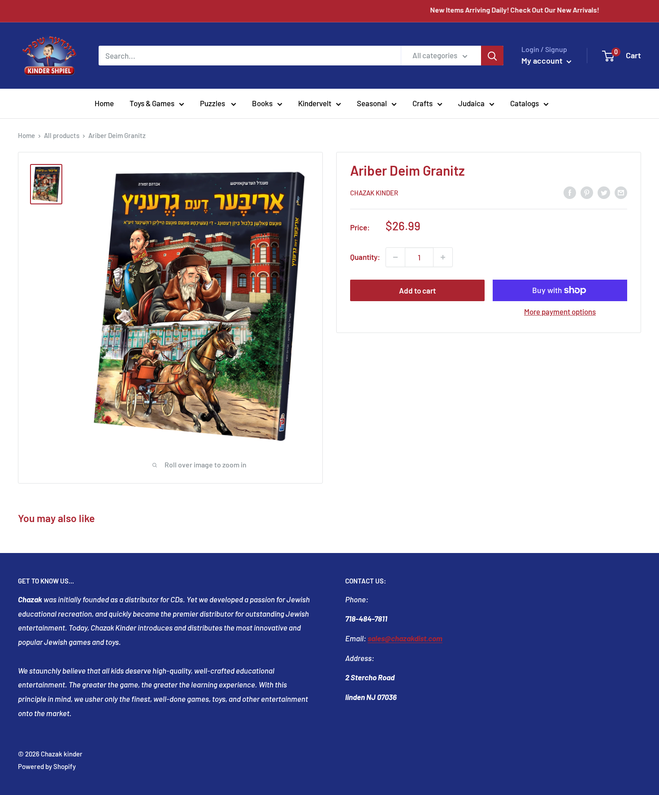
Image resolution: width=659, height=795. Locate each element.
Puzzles (213, 103)
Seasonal (372, 103)
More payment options (560, 311)
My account (542, 60)
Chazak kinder (374, 193)
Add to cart (417, 290)
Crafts (422, 103)
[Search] (492, 55)
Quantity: (365, 256)
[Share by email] (621, 192)
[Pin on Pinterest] (587, 192)
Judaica (471, 103)
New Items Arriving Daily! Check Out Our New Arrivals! (532, 9)
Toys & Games (152, 103)
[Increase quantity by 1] (443, 257)
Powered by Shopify (47, 766)
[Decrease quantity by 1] (395, 257)
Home (104, 103)
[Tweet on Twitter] (604, 192)
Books (262, 103)
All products (61, 135)
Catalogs (524, 103)
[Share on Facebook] (570, 192)
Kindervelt (314, 103)
